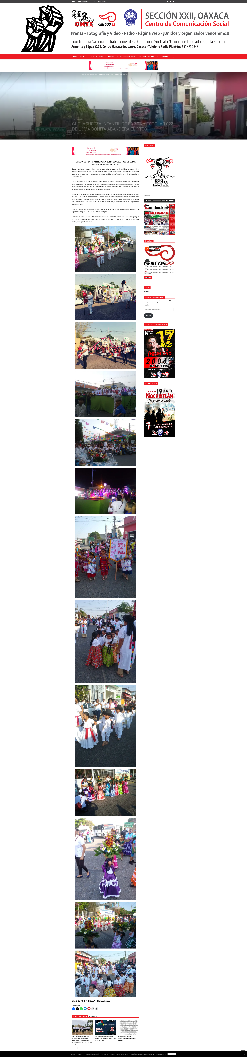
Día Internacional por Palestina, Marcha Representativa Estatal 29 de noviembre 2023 (105, 1038)
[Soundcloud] (167, 1)
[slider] (171, 200)
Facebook (148, 277)
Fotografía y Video (97, 57)
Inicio (75, 57)
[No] (245, 1054)
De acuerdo (171, 1054)
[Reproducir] (146, 201)
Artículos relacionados (80, 1016)
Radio (110, 57)
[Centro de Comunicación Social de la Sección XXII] (123, 28)
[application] (159, 200)
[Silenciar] (167, 201)
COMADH (164, 57)
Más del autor (93, 1016)
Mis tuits (146, 291)
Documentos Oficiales (125, 57)
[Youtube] (173, 1)
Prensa (82, 57)
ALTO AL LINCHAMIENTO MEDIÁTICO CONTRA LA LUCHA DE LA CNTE (128, 1038)
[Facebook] (164, 1)
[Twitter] (170, 1)
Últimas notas (80, 119)
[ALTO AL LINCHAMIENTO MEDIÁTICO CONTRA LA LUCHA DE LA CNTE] (128, 1027)
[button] (172, 56)
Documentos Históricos (147, 57)
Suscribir (148, 315)
